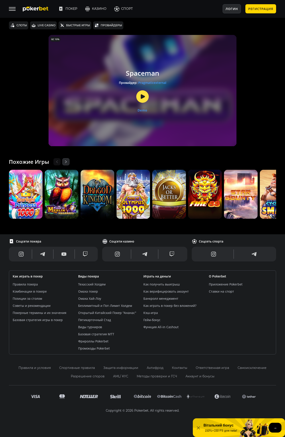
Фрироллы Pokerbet (93, 341)
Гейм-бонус (152, 320)
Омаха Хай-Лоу (89, 298)
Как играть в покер (28, 276)
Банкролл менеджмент (160, 298)
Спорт (127, 9)
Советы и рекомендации (32, 305)
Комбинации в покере (30, 291)
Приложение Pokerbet (225, 284)
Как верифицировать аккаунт (166, 291)
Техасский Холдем (92, 284)
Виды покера (88, 276)
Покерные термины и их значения (39, 313)
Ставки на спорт (221, 291)
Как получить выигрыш (161, 284)
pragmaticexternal (152, 83)
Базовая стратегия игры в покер (38, 320)
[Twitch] (85, 254)
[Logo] (39, 9)
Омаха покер (88, 291)
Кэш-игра (150, 313)
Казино (99, 9)
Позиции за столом (27, 298)
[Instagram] (21, 254)
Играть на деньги (157, 276)
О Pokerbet (217, 276)
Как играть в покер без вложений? (169, 305)
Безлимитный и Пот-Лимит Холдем (105, 305)
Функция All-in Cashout (161, 327)
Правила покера (25, 284)
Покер (71, 9)
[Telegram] (42, 254)
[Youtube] (63, 254)
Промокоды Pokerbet (94, 348)
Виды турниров (90, 327)
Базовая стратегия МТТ (96, 334)
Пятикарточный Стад (94, 320)
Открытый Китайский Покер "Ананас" (107, 313)
